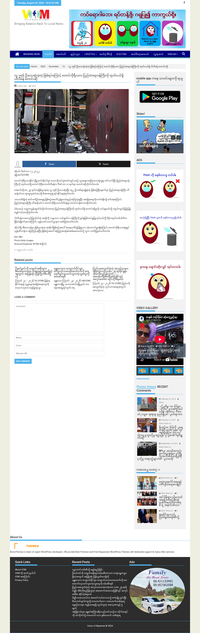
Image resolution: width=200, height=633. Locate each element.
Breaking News (31, 54)
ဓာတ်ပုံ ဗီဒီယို (106, 54)
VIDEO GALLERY (147, 308)
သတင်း (48, 54)
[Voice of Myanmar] (17, 54)
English (172, 54)
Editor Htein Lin (163, 346)
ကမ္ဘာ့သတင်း (21, 250)
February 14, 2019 (168, 420)
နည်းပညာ (75, 54)
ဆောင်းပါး (61, 54)
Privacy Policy (21, 580)
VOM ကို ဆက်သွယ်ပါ (25, 573)
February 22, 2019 (168, 399)
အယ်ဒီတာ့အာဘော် (140, 54)
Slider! (140, 114)
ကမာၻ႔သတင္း (148, 469)
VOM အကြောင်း (22, 576)
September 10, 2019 (169, 443)
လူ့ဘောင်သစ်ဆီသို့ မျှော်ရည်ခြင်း (87, 569)
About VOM (20, 569)
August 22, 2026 (147, 346)
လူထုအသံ (158, 54)
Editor (33, 86)
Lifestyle (90, 54)
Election (121, 54)
